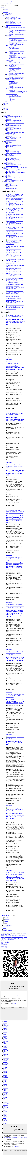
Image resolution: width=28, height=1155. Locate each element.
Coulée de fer (9, 35)
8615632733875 (4, 947)
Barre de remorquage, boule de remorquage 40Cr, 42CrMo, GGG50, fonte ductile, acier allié (15, 322)
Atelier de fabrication (11, 19)
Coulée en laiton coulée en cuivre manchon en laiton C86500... (13, 295)
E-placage (11, 98)
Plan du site (7, 934)
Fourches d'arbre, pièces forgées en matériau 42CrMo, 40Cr (15, 742)
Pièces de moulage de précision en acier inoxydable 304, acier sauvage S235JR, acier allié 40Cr (15, 472)
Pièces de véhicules (13, 36)
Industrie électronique (14, 69)
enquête (8, 359)
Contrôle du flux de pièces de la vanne (18, 32)
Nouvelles (5, 103)
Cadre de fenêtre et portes (15, 75)
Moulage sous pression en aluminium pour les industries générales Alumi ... (14, 199)
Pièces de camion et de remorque (16, 38)
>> (9, 915)
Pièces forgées (9, 52)
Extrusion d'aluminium (11, 74)
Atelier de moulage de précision (13, 22)
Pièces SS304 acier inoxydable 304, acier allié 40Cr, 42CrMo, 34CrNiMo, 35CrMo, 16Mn (15, 658)
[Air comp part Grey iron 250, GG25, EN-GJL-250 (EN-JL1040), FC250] (15, 874)
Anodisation (12, 99)
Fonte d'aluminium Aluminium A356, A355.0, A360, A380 (14, 302)
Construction (12, 56)
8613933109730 (4, 944)
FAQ (4, 104)
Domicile (5, 12)
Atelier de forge (9, 21)
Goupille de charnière (14, 48)
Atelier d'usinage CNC (11, 17)
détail (11, 359)
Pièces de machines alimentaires (16, 29)
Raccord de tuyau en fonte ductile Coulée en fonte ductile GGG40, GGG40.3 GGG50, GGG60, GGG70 (15, 816)
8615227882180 (4, 946)
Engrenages (12, 47)
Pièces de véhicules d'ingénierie (16, 53)
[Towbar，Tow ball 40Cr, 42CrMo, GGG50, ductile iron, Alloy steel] (15, 316)
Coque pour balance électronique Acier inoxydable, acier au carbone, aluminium (15, 367)
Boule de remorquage (14, 49)
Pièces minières (12, 55)
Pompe (10, 61)
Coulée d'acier (9, 60)
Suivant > (6, 915)
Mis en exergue (6, 115)
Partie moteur (12, 66)
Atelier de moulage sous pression (13, 18)
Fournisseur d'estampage (17, 937)
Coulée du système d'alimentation (16, 42)
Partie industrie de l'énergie (15, 68)
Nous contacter (6, 105)
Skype (2, 943)
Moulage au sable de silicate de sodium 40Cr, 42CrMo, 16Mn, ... (15, 281)
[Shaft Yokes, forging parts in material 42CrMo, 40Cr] (15, 738)
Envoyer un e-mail (5, 942)
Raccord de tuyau (13, 43)
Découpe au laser (13, 85)
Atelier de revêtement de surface (13, 25)
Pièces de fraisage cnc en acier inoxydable (14, 937)
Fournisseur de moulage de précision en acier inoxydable (13, 935)
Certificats (8, 14)
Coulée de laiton (20, 938)
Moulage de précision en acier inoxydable (15, 27)
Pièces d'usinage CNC (11, 45)
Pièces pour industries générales (16, 34)
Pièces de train (12, 39)
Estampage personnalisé (6, 937)
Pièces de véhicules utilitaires (15, 62)
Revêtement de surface (11, 94)
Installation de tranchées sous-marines (17, 57)
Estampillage (12, 81)
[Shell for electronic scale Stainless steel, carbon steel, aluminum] (15, 363)
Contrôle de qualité (7, 101)
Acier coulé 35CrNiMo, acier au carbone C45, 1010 (13, 249)
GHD (10, 100)
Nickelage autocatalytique (15, 96)
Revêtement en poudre (14, 95)
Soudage (11, 86)
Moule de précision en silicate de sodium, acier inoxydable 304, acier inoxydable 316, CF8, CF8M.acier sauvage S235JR (14, 519)
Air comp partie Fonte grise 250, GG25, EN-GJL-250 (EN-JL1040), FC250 (15, 878)
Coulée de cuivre (10, 88)
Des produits (6, 26)
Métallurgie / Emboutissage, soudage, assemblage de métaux (14, 79)
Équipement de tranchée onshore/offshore (14, 83)
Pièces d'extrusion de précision (7, 939)
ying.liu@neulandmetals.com (10, 1)
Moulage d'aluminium (11, 65)
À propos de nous (7, 13)
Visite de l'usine (7, 15)
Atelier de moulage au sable (12, 23)
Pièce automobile (13, 71)
